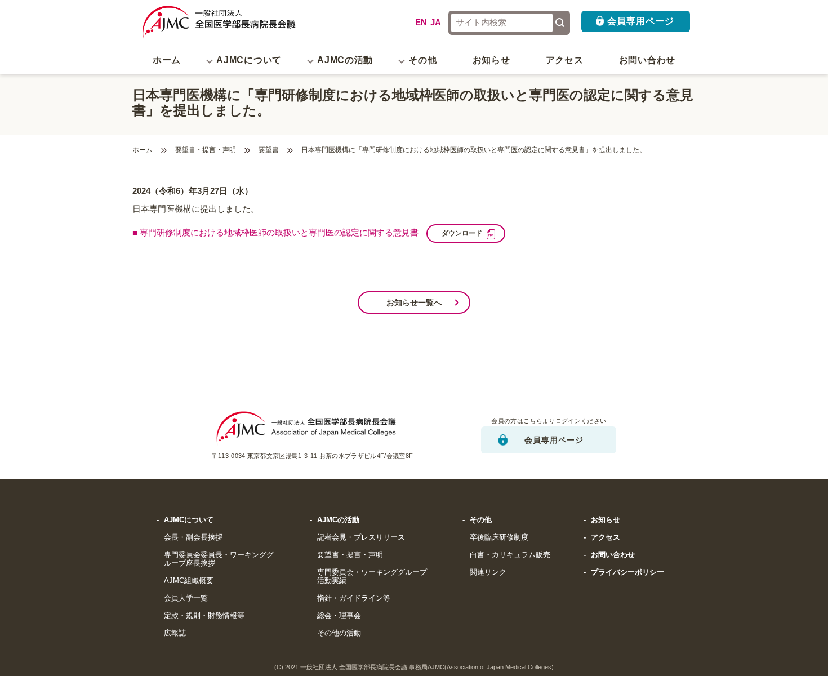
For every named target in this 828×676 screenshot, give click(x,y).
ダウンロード (462, 233)
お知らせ (491, 60)
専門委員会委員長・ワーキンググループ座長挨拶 (219, 559)
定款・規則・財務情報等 (204, 616)
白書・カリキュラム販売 (510, 555)
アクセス (565, 60)
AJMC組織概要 (188, 581)
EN (421, 22)
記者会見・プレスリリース (361, 537)
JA (435, 22)
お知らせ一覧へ (414, 302)
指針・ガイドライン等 (353, 598)
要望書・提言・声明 (205, 150)
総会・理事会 (339, 616)
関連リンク (488, 572)
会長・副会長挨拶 (193, 537)
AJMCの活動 (338, 520)
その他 (481, 520)
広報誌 (175, 633)
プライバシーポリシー (627, 572)
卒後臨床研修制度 (499, 537)
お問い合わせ (647, 60)
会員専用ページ (640, 21)
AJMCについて (188, 520)
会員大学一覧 (186, 598)
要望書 (269, 150)
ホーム (167, 60)
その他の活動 (339, 633)
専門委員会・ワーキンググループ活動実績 (372, 576)
